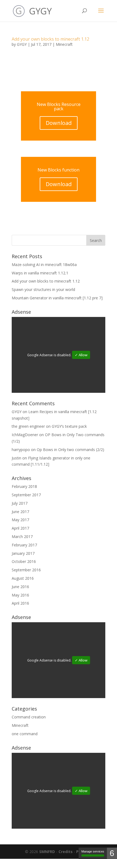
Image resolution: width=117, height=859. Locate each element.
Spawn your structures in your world (43, 289)
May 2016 (20, 595)
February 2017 (24, 544)
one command (25, 733)
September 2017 (26, 494)
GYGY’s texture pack (69, 426)
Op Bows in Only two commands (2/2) (70, 449)
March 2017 (22, 536)
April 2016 (20, 603)
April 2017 (20, 528)
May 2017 (20, 519)
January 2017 (23, 553)
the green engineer (28, 426)
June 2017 (20, 511)
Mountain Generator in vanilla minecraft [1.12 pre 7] (57, 297)
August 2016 (23, 578)
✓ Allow (81, 354)
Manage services (92, 851)
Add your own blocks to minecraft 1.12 (50, 39)
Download (59, 123)
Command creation (29, 716)
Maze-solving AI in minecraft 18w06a (44, 264)
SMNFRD (47, 851)
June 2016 (20, 586)
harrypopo (21, 449)
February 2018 (24, 486)
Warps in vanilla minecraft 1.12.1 (40, 272)
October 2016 (24, 561)
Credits (66, 851)
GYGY (22, 44)
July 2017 (19, 503)
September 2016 (26, 569)
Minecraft (64, 44)
